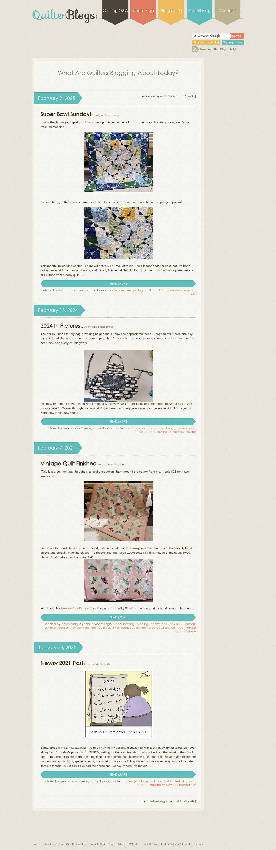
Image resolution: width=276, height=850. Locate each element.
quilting (159, 290)
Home (35, 844)
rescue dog (146, 432)
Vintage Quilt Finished (69, 463)
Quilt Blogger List (76, 844)
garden (63, 627)
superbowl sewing (181, 290)
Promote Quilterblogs (101, 844)
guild (142, 428)
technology (187, 785)
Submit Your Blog (53, 844)
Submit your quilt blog (206, 42)
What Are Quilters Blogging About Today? (118, 72)
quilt (148, 290)
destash (179, 781)
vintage (190, 631)
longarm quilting (131, 290)
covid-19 (176, 624)
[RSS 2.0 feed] (195, 51)
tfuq (180, 627)
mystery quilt (185, 428)
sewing (162, 432)
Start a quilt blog (232, 42)
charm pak (159, 624)
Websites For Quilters (166, 844)
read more (118, 283)
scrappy (127, 627)
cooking (130, 428)
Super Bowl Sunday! (66, 113)
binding (142, 624)
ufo (193, 294)
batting (128, 624)
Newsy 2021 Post (62, 662)
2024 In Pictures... (63, 325)
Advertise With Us (128, 844)
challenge (129, 781)
